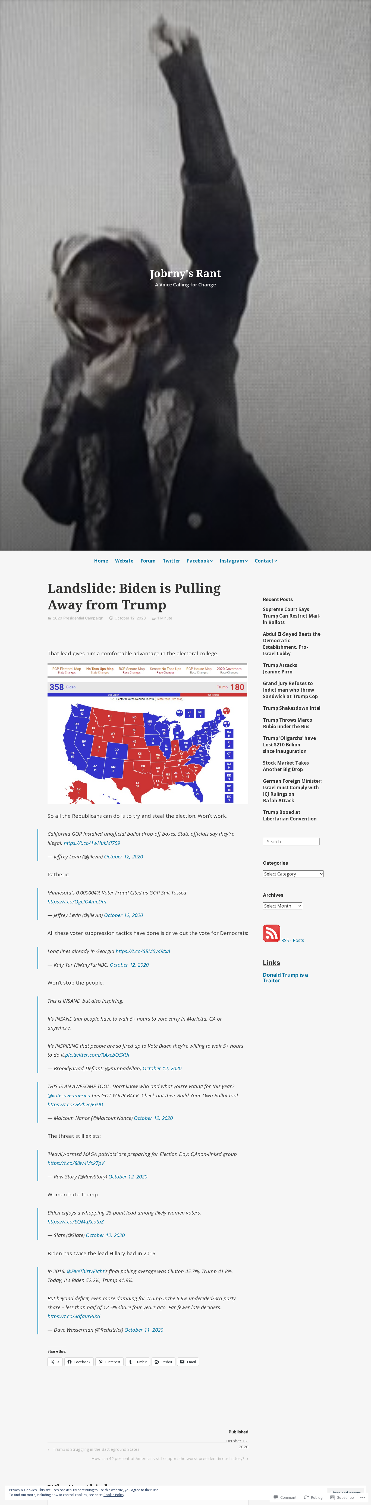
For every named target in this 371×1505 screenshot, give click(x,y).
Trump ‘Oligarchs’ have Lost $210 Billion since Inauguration (289, 744)
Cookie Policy (113, 1495)
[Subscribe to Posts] (271, 940)
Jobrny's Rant (185, 273)
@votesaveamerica (69, 1095)
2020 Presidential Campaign (78, 618)
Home (101, 561)
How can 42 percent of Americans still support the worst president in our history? (168, 1459)
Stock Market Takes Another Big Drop (286, 766)
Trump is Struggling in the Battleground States (92, 1450)
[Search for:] (291, 841)
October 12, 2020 (123, 856)
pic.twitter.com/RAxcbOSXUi (97, 1054)
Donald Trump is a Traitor (285, 978)
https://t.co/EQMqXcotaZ (76, 1221)
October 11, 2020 (143, 1329)
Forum (148, 561)
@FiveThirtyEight (85, 1271)
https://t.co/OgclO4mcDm (77, 901)
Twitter (171, 561)
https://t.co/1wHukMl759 (92, 842)
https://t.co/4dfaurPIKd (74, 1316)
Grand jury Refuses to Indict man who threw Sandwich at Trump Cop (290, 689)
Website (124, 561)
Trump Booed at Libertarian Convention (290, 815)
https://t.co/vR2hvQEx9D (75, 1104)
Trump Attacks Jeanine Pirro (280, 668)
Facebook (198, 561)
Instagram (232, 561)
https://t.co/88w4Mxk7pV (76, 1163)
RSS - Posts (292, 940)
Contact (264, 561)
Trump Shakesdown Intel (291, 708)
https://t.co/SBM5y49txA (143, 951)
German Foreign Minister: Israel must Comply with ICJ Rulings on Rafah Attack (292, 790)
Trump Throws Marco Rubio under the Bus (287, 723)
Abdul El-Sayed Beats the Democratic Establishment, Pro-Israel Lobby (291, 643)
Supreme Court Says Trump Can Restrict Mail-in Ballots (291, 615)
